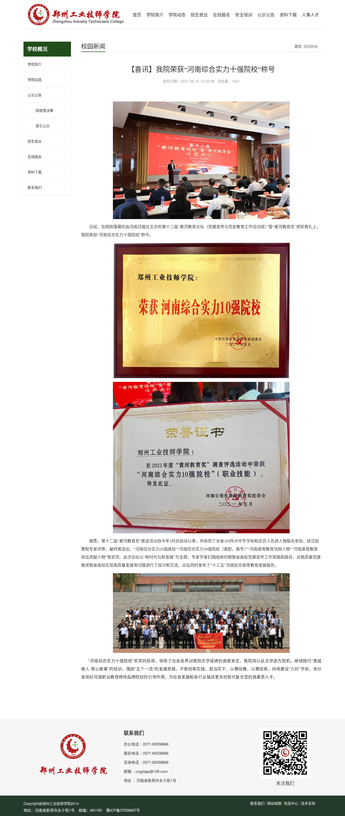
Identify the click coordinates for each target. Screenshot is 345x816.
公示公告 (266, 14)
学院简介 (154, 14)
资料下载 (288, 14)
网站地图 (274, 803)
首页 (137, 14)
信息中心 (291, 803)
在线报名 (221, 14)
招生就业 (199, 14)
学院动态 (177, 14)
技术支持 (308, 803)
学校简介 (35, 64)
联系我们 (35, 187)
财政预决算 (40, 110)
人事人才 (310, 14)
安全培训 (243, 14)
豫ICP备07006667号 (123, 810)
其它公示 (39, 125)
